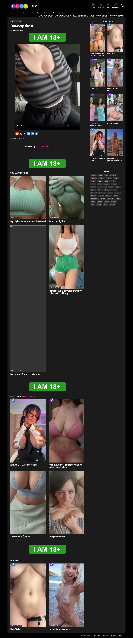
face (114, 184)
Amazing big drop (57, 221)
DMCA (121, 635)
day (107, 181)
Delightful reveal (57, 536)
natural (102, 193)
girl (106, 187)
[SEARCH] (122, 5)
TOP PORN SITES (63, 16)
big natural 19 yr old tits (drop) (25, 374)
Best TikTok (16, 629)
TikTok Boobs (16, 218)
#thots (33, 13)
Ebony (107, 184)
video (113, 204)
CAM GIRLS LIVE (80, 16)
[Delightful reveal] (66, 502)
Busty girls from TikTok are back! (96, 124)
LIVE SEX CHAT (46, 16)
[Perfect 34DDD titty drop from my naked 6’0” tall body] (66, 257)
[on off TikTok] (97, 73)
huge (108, 190)
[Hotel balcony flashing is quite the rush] (115, 142)
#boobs (13, 13)
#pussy (39, 13)
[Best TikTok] (28, 595)
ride (116, 196)
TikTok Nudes (16, 626)
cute (93, 181)
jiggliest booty (112, 123)
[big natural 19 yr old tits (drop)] (28, 298)
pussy (102, 196)
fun (100, 187)
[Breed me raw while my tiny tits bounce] (97, 38)
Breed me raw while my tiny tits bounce (97, 54)
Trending (52, 400)
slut (119, 199)
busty (109, 178)
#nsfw (55, 13)
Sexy (103, 199)
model (94, 193)
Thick (100, 202)
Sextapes (95, 199)
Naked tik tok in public (59, 629)
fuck (93, 187)
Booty (102, 178)
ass (101, 175)
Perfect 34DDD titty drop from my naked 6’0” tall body (65, 292)
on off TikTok (94, 89)
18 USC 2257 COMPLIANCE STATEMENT (105, 635)
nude (110, 193)
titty (106, 204)
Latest (93, 7)
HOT (108, 7)
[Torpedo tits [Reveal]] (28, 502)
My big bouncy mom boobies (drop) (28, 221)
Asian (94, 175)
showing (111, 199)
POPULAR (101, 7)
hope (101, 190)
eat (100, 184)
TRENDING (115, 7)
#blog (61, 13)
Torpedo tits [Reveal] (20, 536)
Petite (94, 196)
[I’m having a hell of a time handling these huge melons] (66, 431)
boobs (94, 178)
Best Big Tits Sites (86, 635)
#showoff (47, 13)
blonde (114, 175)
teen (93, 202)
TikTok (114, 202)
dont (113, 181)
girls (111, 187)
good (118, 187)
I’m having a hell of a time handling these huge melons (65, 466)
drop (22, 138)
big (107, 175)
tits (93, 204)
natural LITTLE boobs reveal (23, 464)
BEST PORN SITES (98, 16)
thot (107, 202)
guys (93, 190)
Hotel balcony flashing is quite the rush (114, 160)
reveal (109, 196)
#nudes (26, 13)
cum (116, 178)
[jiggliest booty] (115, 107)
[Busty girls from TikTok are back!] (97, 107)
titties (99, 204)
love (115, 190)
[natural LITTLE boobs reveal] (28, 431)
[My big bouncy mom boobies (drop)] (28, 197)
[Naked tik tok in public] (66, 595)
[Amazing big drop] (66, 197)
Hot (13, 400)
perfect (118, 193)
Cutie (100, 181)
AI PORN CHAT (116, 16)
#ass (20, 13)
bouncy (15, 138)
